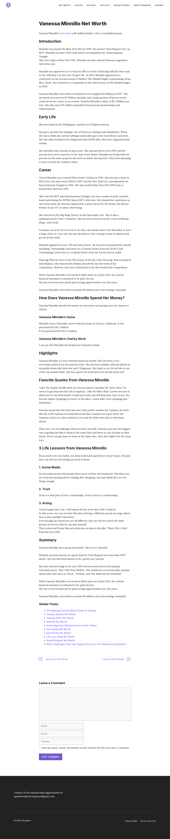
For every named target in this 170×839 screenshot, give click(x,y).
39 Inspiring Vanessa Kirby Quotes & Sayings (71, 610)
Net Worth (65, 5)
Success (91, 5)
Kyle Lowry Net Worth (57, 659)
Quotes (79, 5)
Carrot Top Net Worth (113, 659)
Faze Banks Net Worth (58, 629)
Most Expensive (142, 5)
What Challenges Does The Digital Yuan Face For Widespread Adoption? (86, 644)
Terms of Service (148, 821)
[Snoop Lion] (8, 5)
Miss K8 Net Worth (56, 621)
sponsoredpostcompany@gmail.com (34, 796)
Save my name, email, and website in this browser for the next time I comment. (86, 747)
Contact (159, 5)
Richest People (122, 5)
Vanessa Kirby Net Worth (60, 618)
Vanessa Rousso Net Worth (61, 614)
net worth (65, 33)
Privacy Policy (131, 821)
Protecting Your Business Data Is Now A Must (71, 625)
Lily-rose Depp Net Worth (60, 636)
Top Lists (105, 5)
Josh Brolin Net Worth (58, 633)
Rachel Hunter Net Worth (60, 640)
